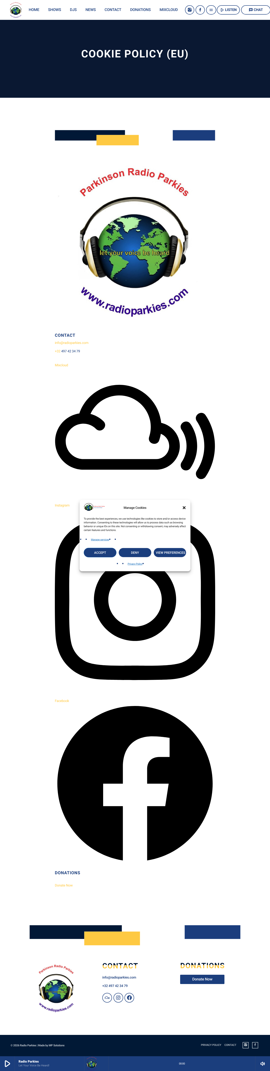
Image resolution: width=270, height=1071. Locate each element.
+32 (58, 351)
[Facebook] (200, 10)
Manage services (100, 539)
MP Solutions (57, 1045)
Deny (135, 553)
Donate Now (64, 885)
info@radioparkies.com (71, 343)
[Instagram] (189, 10)
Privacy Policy (135, 563)
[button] (184, 508)
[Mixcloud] (107, 998)
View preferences (170, 553)
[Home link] (15, 9)
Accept (100, 553)
